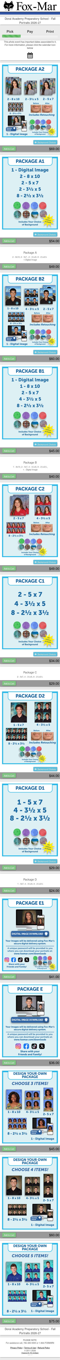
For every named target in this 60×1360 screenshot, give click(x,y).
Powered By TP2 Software (30, 1353)
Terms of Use (30, 1347)
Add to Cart (9, 148)
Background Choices (46, 142)
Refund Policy (44, 1347)
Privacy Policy (16, 1347)
